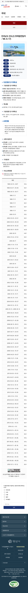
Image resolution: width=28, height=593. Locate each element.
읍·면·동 (4, 521)
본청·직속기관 (6, 517)
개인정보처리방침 (20, 546)
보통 (7, 494)
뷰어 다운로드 (7, 554)
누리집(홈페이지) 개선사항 (7, 547)
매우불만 (8, 499)
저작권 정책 (20, 550)
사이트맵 (8, 557)
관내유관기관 (6, 530)
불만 (7, 497)
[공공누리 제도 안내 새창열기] (14, 471)
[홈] (2, 17)
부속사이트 (5, 526)
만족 (7, 492)
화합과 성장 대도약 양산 (6, 6)
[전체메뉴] (25, 6)
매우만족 (8, 490)
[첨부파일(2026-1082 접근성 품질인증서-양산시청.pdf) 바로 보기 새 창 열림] (14, 584)
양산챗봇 (20, 557)
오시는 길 (20, 554)
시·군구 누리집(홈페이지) (8, 535)
